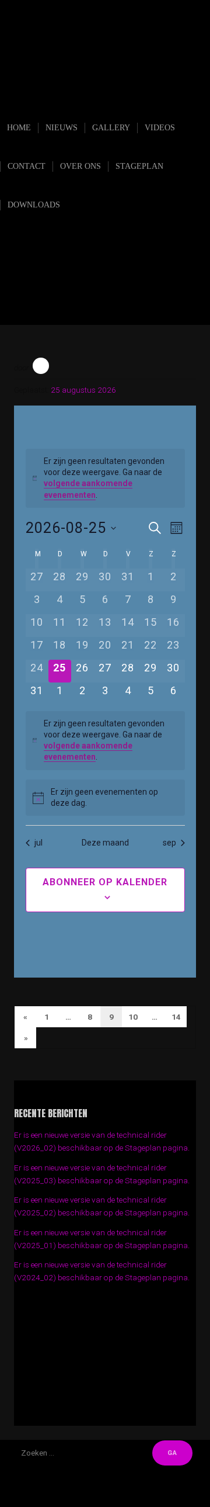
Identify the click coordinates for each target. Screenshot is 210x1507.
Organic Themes (128, 1494)
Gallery (111, 127)
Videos (160, 127)
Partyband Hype (110, 99)
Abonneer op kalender (105, 882)
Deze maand (105, 842)
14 (176, 1016)
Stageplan (139, 166)
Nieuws (62, 127)
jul (38, 842)
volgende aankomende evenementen (88, 751)
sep (169, 842)
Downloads (34, 204)
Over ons (80, 166)
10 (133, 1016)
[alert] (105, 478)
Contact (27, 166)
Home (19, 127)
